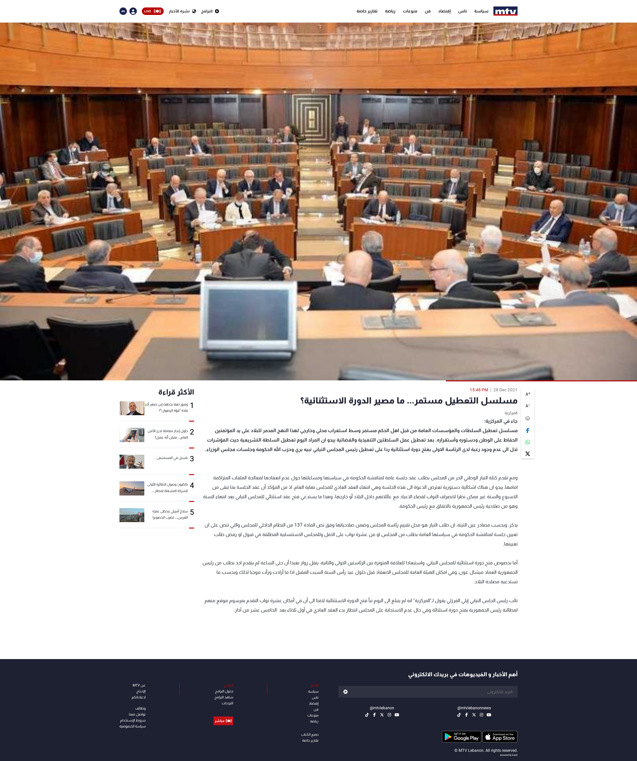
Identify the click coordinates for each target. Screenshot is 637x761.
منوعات (410, 10)
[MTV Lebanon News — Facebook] (466, 714)
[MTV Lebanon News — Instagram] (481, 714)
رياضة (390, 10)
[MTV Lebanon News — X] (474, 714)
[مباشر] (223, 710)
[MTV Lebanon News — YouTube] (489, 714)
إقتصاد (444, 10)
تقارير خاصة (367, 10)
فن (428, 10)
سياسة (481, 10)
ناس (462, 10)
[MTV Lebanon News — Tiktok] (459, 714)
